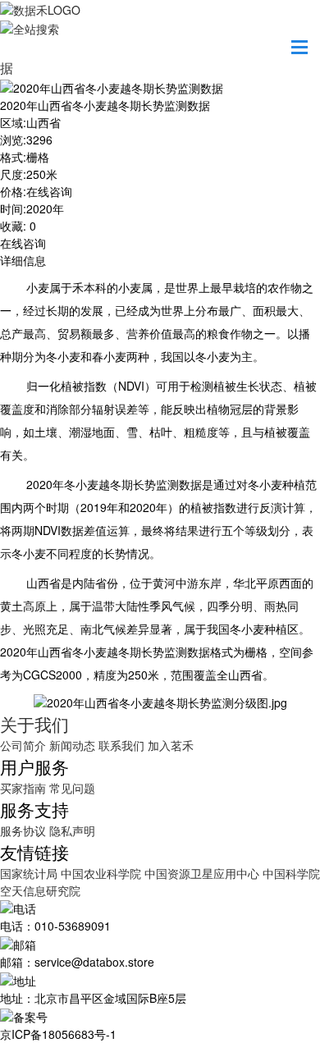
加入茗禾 (171, 745)
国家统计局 (30, 873)
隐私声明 (72, 830)
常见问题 (72, 788)
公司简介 (23, 745)
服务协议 (23, 830)
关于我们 (34, 723)
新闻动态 (72, 745)
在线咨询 (23, 243)
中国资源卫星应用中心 (201, 873)
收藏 (11, 225)
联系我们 (121, 745)
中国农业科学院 (102, 873)
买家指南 (23, 788)
